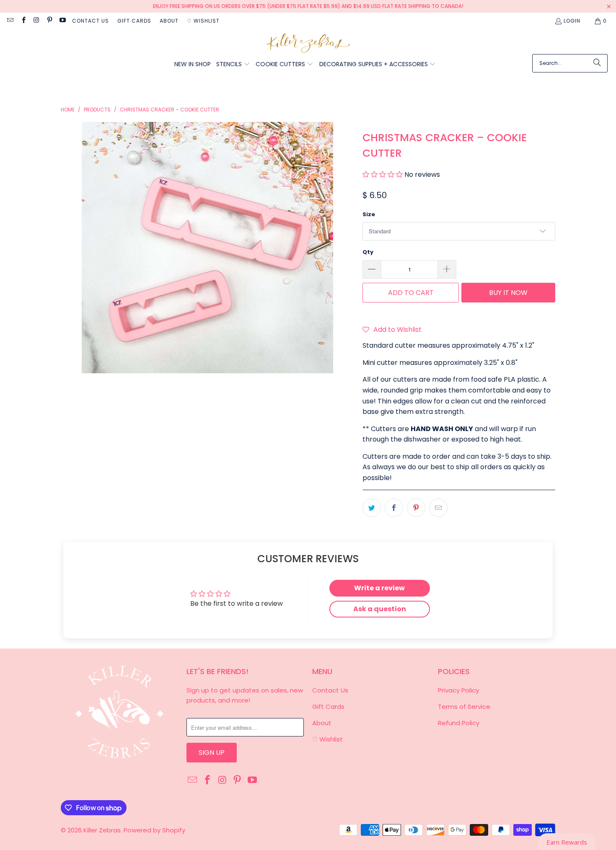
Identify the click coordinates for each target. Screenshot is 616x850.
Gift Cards (134, 20)
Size (368, 214)
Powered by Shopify (154, 830)
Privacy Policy (458, 690)
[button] (233, 64)
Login (572, 20)
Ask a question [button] (379, 609)
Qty (367, 252)
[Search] (597, 63)
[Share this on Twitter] (371, 508)
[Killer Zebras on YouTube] (62, 20)
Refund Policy (458, 722)
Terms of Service (464, 706)
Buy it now (508, 292)
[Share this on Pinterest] (416, 508)
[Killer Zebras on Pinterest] (49, 20)
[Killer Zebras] (308, 44)
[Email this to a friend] (438, 508)
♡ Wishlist (203, 20)
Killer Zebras (102, 830)
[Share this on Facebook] (394, 508)
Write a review (379, 588)
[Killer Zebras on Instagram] (36, 20)
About (169, 20)
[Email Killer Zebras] (9, 20)
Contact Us (90, 20)
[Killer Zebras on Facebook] (22, 20)
